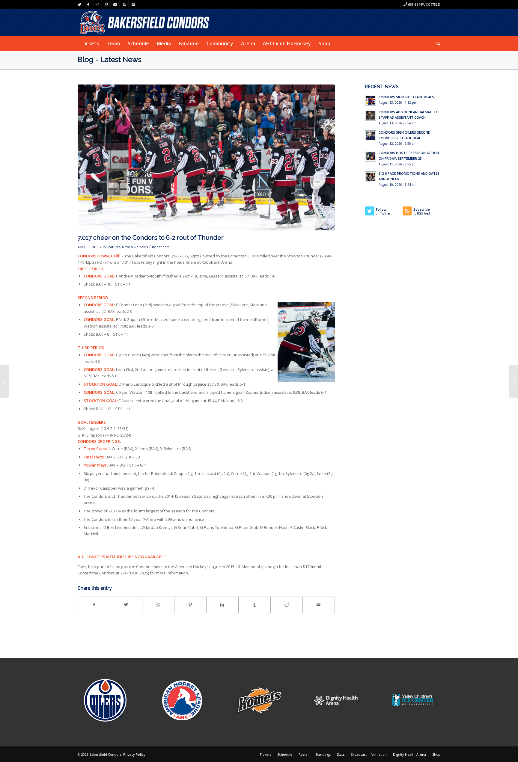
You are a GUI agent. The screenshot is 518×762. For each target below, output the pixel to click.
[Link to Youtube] (115, 4)
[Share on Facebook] (94, 604)
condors (162, 247)
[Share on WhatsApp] (158, 604)
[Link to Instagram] (97, 4)
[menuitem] (90, 43)
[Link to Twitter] (79, 4)
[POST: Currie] (513, 381)
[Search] (436, 43)
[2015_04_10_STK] (206, 157)
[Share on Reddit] (286, 604)
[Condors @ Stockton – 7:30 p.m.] (4, 381)
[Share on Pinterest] (190, 604)
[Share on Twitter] (126, 604)
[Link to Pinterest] (106, 4)
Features (113, 247)
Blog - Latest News (109, 59)
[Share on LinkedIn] (222, 604)
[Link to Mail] (133, 4)
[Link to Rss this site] (124, 4)
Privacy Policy (134, 754)
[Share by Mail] (319, 604)
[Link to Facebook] (88, 4)
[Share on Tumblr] (254, 604)
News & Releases (135, 247)
